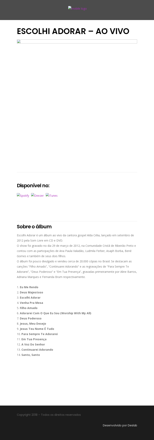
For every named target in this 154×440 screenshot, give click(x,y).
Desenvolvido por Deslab (120, 425)
